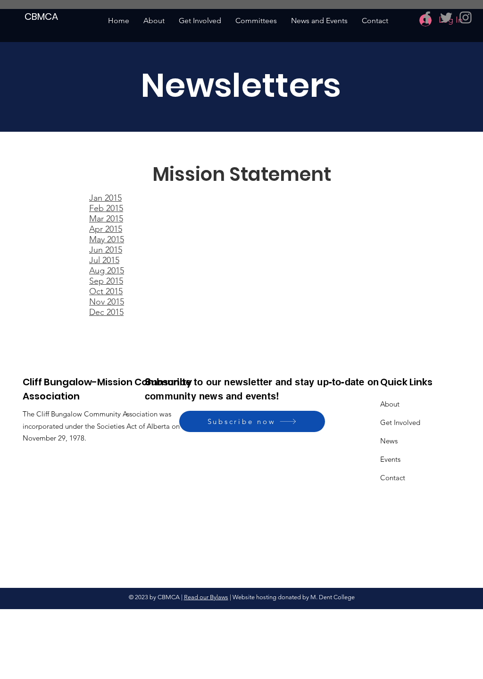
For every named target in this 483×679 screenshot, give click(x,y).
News (389, 440)
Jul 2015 (104, 260)
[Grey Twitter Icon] (446, 17)
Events (390, 459)
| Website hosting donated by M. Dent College (291, 597)
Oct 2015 (106, 291)
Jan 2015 (105, 198)
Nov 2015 (106, 302)
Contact (392, 477)
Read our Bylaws (206, 597)
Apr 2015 (105, 229)
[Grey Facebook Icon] (427, 17)
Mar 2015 (106, 218)
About (390, 403)
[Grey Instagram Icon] (466, 17)
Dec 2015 (106, 312)
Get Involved (400, 422)
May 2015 (106, 239)
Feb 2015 (106, 208)
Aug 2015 (106, 270)
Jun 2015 (105, 250)
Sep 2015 (106, 281)
